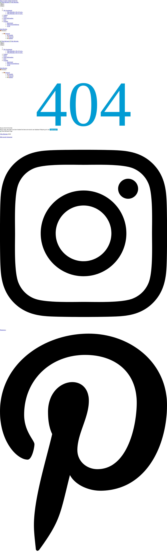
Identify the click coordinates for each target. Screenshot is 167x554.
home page (54, 129)
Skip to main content (5, 0)
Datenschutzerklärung (13, 24)
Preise (5, 16)
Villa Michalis (4, 134)
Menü (2, 4)
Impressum (10, 23)
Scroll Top (14, 0)
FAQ (4, 20)
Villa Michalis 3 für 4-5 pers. (15, 13)
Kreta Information (8, 18)
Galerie (5, 15)
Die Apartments (7, 10)
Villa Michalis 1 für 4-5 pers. (15, 12)
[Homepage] (9, 2)
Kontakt (5, 21)
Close (2, 6)
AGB (8, 26)
